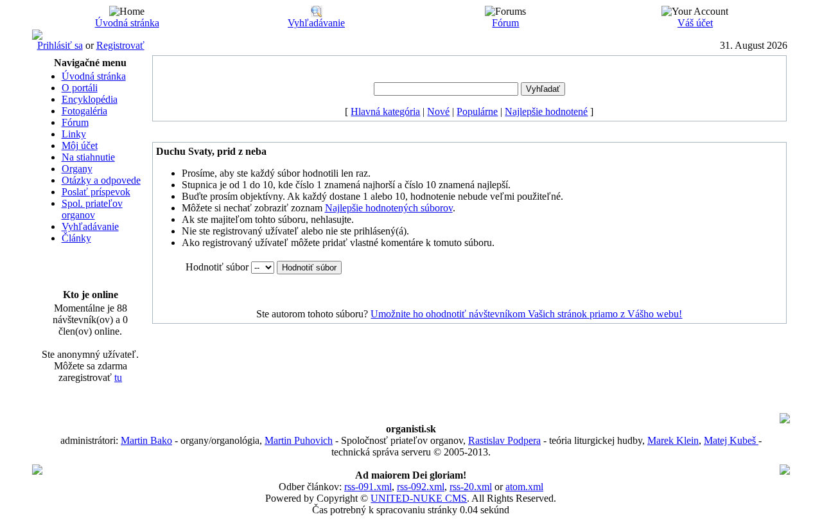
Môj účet (80, 145)
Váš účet (695, 22)
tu (118, 377)
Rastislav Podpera (504, 440)
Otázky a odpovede (101, 180)
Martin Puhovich (299, 440)
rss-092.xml (420, 486)
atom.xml (524, 486)
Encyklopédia (90, 99)
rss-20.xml (471, 486)
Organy (77, 168)
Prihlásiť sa (60, 45)
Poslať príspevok (96, 191)
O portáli (80, 87)
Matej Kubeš (731, 440)
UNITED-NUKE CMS (419, 498)
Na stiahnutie (88, 157)
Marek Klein (673, 440)
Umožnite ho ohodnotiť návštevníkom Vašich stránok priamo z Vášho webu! (526, 313)
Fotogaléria (84, 110)
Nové (438, 111)
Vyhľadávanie (316, 22)
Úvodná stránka (127, 22)
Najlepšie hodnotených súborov (389, 207)
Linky (74, 133)
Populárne (477, 111)
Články (76, 238)
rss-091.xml (368, 486)
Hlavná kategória (385, 111)
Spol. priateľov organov (92, 209)
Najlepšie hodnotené (546, 111)
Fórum (505, 22)
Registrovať (120, 45)
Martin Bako (146, 440)
